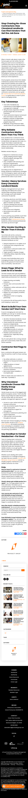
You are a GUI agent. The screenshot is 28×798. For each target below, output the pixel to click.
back (4, 560)
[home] (6, 5)
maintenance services (18, 219)
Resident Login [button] (14, 692)
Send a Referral (14, 699)
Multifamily (14, 675)
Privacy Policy (20, 764)
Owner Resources (14, 677)
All (5, 633)
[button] (4, 579)
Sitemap (13, 764)
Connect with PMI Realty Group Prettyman (13, 459)
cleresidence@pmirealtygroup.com (14, 727)
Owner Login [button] (14, 682)
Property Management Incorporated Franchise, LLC (16, 753)
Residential (14, 672)
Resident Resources (14, 690)
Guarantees (14, 679)
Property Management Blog (8, 12)
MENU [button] (26, 6)
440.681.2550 (14, 1)
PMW (8, 764)
